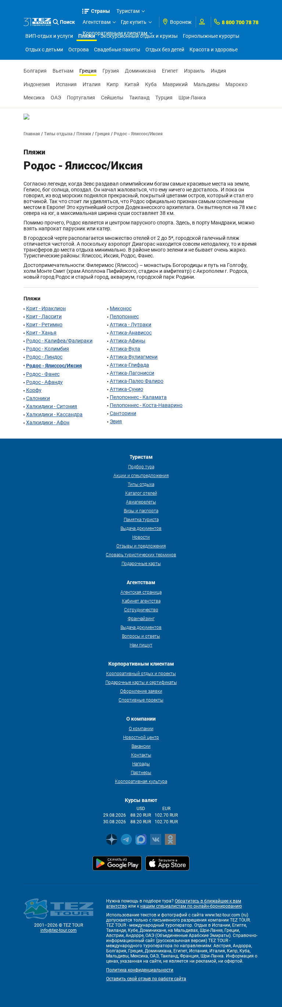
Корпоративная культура (141, 781)
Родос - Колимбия (47, 349)
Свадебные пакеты (117, 49)
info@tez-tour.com (58, 930)
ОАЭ (56, 97)
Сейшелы (112, 97)
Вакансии (141, 746)
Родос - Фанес (42, 374)
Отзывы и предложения (141, 546)
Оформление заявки (141, 691)
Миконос (120, 308)
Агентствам (97, 22)
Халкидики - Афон (47, 422)
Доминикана (140, 71)
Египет (170, 71)
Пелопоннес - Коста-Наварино (146, 405)
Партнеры (141, 772)
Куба (151, 84)
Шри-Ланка (192, 97)
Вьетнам (63, 71)
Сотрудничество (141, 609)
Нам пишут (141, 645)
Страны (100, 10)
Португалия (81, 97)
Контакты (141, 755)
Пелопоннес (124, 316)
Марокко (236, 84)
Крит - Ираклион (46, 308)
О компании (141, 728)
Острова (78, 49)
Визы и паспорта (141, 510)
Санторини (123, 413)
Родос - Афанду (44, 382)
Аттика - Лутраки (130, 324)
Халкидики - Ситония (51, 406)
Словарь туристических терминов (141, 554)
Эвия (116, 421)
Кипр (112, 84)
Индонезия (37, 84)
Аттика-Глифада (129, 365)
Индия (218, 71)
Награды (141, 763)
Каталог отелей (141, 493)
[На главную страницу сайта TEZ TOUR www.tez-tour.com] (37, 22)
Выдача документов (141, 528)
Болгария (35, 71)
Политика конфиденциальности (139, 970)
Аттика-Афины (127, 341)
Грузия (110, 71)
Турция (164, 97)
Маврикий (175, 84)
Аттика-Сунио (126, 389)
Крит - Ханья (41, 333)
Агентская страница (141, 592)
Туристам (128, 11)
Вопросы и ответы (141, 636)
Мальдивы (207, 84)
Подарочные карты (141, 563)
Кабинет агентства (141, 601)
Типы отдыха (58, 133)
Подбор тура (141, 466)
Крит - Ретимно (44, 324)
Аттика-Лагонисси (132, 373)
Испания (66, 84)
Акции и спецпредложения (141, 475)
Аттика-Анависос (131, 333)
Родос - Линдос (44, 357)
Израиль (194, 71)
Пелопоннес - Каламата (138, 397)
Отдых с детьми (44, 49)
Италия (92, 84)
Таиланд (139, 97)
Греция (88, 70)
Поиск (67, 21)
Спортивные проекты (141, 700)
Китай (131, 84)
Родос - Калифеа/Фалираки (59, 341)
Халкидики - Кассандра (54, 414)
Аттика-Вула (125, 349)
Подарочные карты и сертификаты (141, 682)
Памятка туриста (141, 519)
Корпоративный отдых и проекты (141, 673)
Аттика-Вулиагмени (134, 357)
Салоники (38, 398)
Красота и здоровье (213, 49)
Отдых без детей (164, 49)
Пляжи (83, 133)
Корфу (33, 390)
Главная (32, 133)
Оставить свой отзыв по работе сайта (146, 978)
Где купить (134, 22)
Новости (141, 537)
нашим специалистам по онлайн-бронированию (191, 906)
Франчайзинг (141, 618)
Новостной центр (141, 737)
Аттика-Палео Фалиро (136, 381)
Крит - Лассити (44, 316)
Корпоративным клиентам (115, 33)
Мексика (34, 97)
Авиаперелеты (141, 502)
